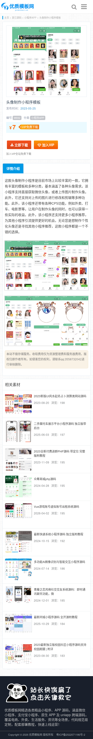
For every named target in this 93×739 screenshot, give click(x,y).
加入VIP (47, 144)
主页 (6, 17)
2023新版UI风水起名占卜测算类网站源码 (60, 396)
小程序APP (30, 17)
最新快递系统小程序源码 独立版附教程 (58, 534)
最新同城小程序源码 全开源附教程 (56, 617)
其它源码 (16, 17)
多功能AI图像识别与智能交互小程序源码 (59, 562)
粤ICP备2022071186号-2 (70, 734)
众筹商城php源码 (45, 479)
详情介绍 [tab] (13, 168)
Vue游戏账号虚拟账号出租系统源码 (56, 506)
